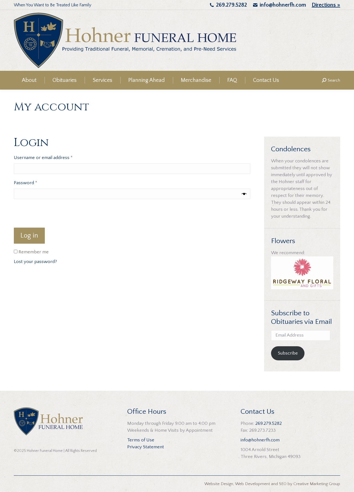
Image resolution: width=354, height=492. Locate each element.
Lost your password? (35, 261)
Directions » (326, 5)
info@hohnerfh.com (283, 5)
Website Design (218, 483)
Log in (29, 235)
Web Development (252, 483)
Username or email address (52, 157)
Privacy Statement (145, 446)
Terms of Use (140, 440)
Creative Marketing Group (316, 483)
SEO (283, 483)
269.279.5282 (231, 5)
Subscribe (288, 353)
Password (34, 182)
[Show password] (244, 194)
